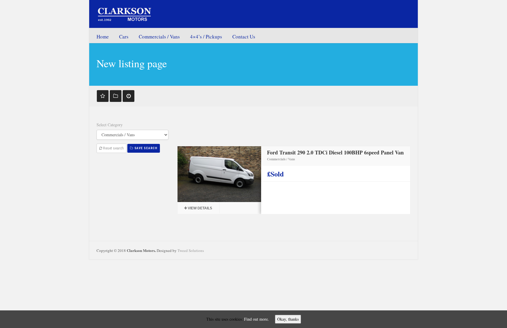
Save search (145, 148)
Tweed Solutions (191, 250)
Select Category (110, 124)
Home (103, 36)
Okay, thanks (288, 319)
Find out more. (256, 319)
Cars (124, 36)
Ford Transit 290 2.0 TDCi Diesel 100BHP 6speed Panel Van (335, 152)
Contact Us (243, 36)
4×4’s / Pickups (206, 36)
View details (199, 208)
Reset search (113, 148)
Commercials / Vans (159, 36)
